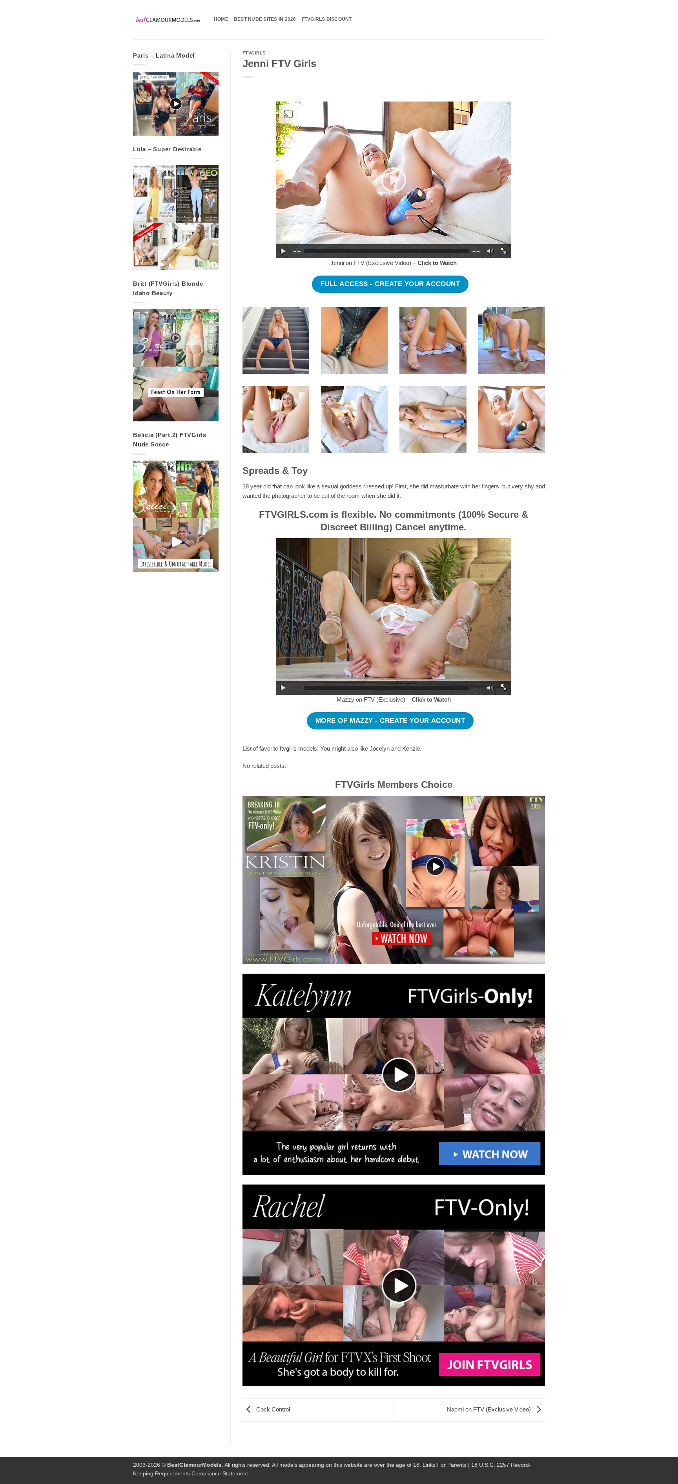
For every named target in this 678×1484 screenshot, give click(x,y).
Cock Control (272, 1409)
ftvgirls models (298, 748)
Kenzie (411, 748)
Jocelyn (380, 748)
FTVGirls (254, 53)
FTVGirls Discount (327, 19)
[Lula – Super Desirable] (176, 217)
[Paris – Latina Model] (176, 104)
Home (221, 19)
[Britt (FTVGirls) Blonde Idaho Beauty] (176, 365)
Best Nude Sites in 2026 (265, 19)
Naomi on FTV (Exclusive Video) (489, 1409)
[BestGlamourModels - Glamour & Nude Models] (167, 20)
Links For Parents (445, 1465)
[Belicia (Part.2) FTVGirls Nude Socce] (176, 516)
